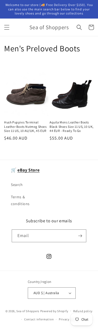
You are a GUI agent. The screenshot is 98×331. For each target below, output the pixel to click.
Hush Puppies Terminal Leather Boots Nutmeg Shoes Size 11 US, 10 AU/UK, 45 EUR (25, 126)
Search (17, 184)
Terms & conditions (20, 200)
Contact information (39, 319)
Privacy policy (69, 319)
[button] (7, 27)
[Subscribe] (80, 235)
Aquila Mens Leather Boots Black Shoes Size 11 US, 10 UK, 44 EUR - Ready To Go (72, 126)
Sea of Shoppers (27, 311)
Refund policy (83, 311)
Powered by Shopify (54, 311)
